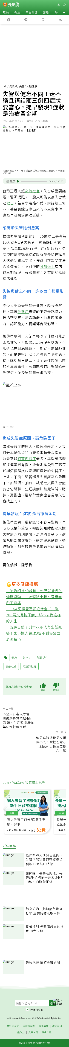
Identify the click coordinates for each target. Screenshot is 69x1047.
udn (5, 86)
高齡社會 (32, 190)
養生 (17, 12)
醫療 (46, 12)
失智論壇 (31, 12)
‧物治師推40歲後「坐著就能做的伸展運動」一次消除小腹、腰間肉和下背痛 (34, 596)
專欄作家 (47, 1032)
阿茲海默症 (27, 458)
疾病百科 (57, 1026)
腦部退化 (47, 266)
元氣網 (13, 86)
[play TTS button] (18, 181)
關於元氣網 (13, 1026)
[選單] (64, 4)
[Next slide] (64, 809)
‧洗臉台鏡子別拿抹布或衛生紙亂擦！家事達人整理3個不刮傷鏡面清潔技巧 (34, 633)
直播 (12, 813)
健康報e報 (37, 1010)
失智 (22, 86)
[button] (64, 12)
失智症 (23, 311)
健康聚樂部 (29, 1026)
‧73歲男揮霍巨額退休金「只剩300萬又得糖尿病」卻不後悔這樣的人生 (33, 614)
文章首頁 (33, 1032)
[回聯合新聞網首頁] (5, 5)
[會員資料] (59, 4)
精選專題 (44, 1026)
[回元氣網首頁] (13, 4)
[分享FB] (8, 19)
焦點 (6, 12)
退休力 (21, 1032)
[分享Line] (26, 19)
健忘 (10, 203)
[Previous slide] (5, 809)
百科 (57, 12)
